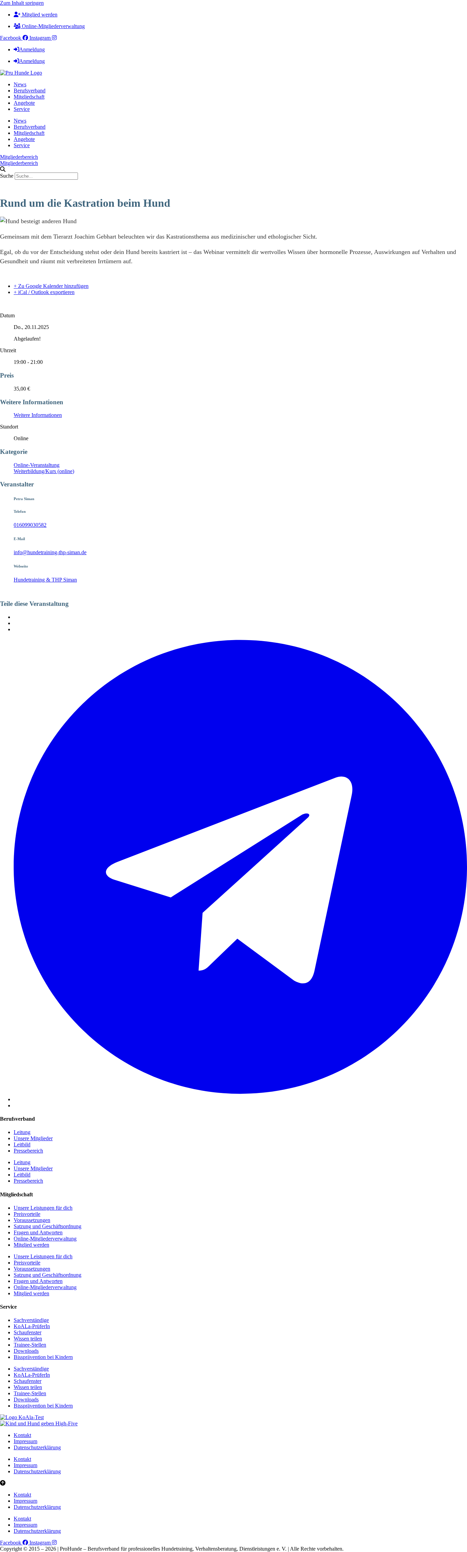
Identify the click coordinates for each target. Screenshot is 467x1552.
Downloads (26, 1351)
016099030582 (30, 525)
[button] (233, 169)
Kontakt (22, 1435)
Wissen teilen (28, 1338)
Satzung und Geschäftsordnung (47, 1226)
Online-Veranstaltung (36, 465)
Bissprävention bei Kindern (43, 1357)
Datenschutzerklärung (37, 1447)
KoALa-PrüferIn (32, 1326)
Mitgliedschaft (29, 97)
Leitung (22, 1132)
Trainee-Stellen (30, 1345)
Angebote (24, 103)
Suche (6, 176)
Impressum (25, 1441)
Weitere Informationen (38, 415)
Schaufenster (27, 1332)
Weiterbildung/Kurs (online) (44, 471)
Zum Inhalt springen (22, 3)
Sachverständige (31, 1320)
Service (22, 109)
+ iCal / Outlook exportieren (44, 292)
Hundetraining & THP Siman (45, 580)
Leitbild (22, 1144)
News (20, 84)
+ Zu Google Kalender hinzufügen (51, 286)
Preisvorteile (27, 1214)
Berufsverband (29, 90)
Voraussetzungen (32, 1220)
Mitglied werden (31, 1245)
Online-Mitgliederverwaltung (45, 1239)
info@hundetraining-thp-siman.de (50, 552)
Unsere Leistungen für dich (43, 1208)
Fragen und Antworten (38, 1232)
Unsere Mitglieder (33, 1138)
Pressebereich (28, 1151)
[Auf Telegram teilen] (240, 1099)
